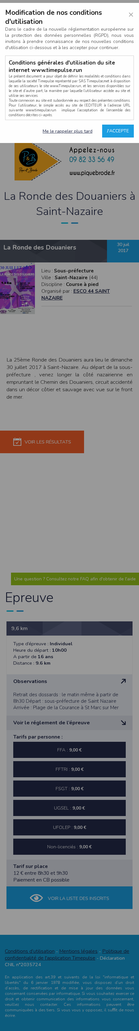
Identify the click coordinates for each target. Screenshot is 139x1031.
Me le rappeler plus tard (67, 131)
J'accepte (118, 131)
